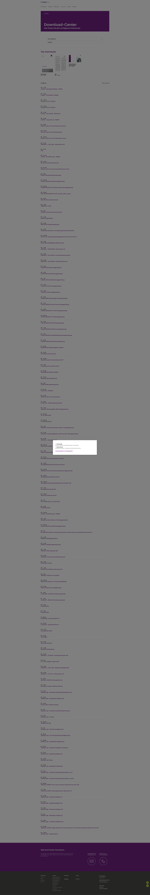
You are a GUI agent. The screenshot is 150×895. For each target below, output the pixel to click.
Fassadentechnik (55, 881)
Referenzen (56, 6)
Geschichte (43, 880)
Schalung (54, 886)
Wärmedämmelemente (56, 890)
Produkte (50, 6)
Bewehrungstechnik (56, 880)
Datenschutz (101, 885)
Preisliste (74, 6)
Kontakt (69, 6)
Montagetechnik (55, 883)
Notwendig (67, 445)
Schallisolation (55, 884)
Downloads (63, 6)
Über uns (42, 877)
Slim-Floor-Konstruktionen (57, 887)
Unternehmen (44, 6)
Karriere (42, 881)
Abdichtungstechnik (56, 877)
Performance (68, 448)
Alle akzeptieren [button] (68, 451)
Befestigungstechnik (56, 878)
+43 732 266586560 (147, 885)
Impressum (101, 887)
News (42, 878)
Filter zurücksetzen (105, 83)
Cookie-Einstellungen (103, 888)
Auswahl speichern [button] (60, 451)
